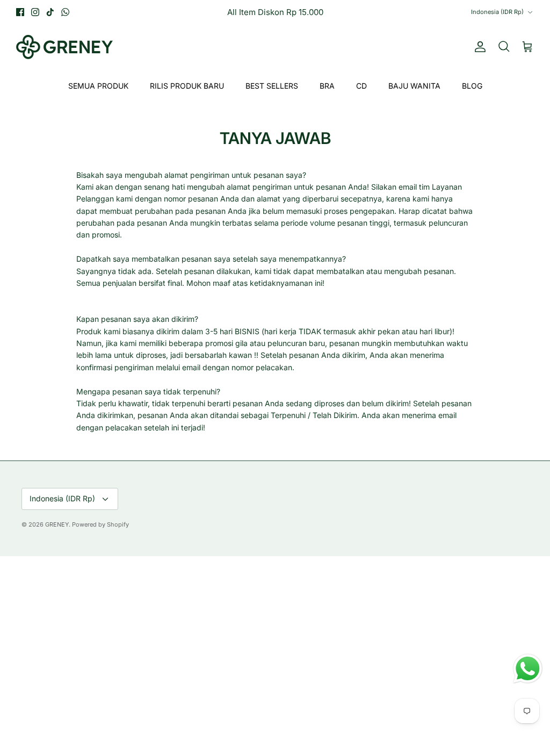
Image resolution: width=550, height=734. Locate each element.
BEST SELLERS (271, 85)
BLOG (472, 85)
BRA (327, 85)
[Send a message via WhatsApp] (528, 669)
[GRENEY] (64, 47)
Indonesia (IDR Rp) (497, 12)
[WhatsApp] (65, 12)
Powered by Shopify (100, 524)
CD (361, 85)
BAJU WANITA (414, 85)
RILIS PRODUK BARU (187, 85)
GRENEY (57, 524)
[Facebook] (20, 12)
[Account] (478, 46)
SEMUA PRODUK (98, 85)
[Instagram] (35, 12)
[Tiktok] (50, 12)
